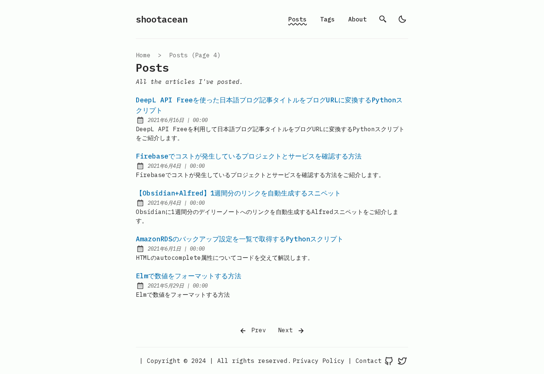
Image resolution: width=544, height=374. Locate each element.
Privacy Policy (319, 360)
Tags (327, 19)
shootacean (162, 19)
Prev (257, 330)
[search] (383, 19)
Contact (369, 360)
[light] (402, 19)
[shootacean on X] (402, 360)
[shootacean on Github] (389, 360)
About (357, 19)
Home (143, 55)
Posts (297, 19)
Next (287, 330)
